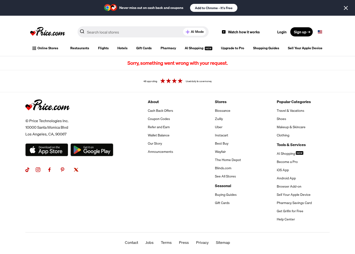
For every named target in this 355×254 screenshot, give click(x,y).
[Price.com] (47, 116)
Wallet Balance (159, 135)
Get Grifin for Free (290, 211)
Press (184, 242)
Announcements (160, 151)
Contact (131, 242)
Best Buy (221, 143)
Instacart (221, 135)
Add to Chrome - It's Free (214, 8)
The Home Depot (228, 159)
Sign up (300, 32)
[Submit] (82, 33)
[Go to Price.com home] (47, 32)
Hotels (122, 48)
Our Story (155, 143)
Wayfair (220, 151)
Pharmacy (168, 48)
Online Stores (47, 48)
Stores (221, 101)
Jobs (149, 242)
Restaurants (79, 48)
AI (197, 31)
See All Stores (225, 176)
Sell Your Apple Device (305, 48)
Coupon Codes (159, 118)
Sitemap (223, 242)
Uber (218, 127)
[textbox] (320, 31)
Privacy (202, 242)
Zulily (219, 118)
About (153, 101)
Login (282, 32)
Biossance (222, 110)
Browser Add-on (289, 186)
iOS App (283, 170)
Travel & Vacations (290, 110)
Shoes (281, 118)
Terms (166, 242)
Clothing (283, 135)
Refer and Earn (159, 127)
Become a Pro (287, 161)
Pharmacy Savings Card (294, 202)
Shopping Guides (266, 48)
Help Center (286, 219)
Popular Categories (294, 101)
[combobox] (143, 31)
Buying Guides (226, 194)
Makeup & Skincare (291, 127)
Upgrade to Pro (232, 48)
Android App (286, 178)
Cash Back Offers (160, 110)
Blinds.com (223, 168)
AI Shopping (194, 48)
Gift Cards (144, 48)
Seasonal (223, 185)
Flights (103, 48)
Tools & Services (291, 144)
